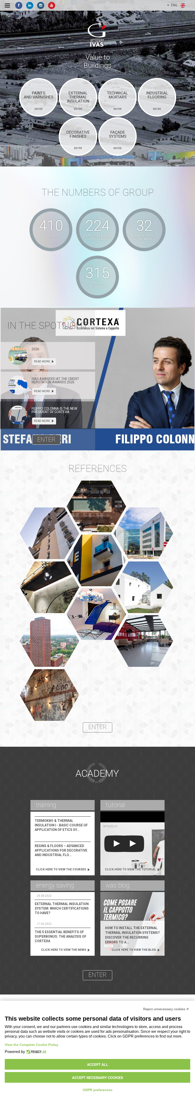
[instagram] (40, 5)
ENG (173, 5)
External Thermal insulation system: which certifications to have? (62, 908)
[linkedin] (29, 5)
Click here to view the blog (134, 949)
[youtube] (51, 5)
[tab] (47, 355)
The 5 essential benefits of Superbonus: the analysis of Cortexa (60, 936)
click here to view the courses (61, 869)
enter (46, 439)
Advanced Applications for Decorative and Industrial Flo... (61, 850)
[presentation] (17, 355)
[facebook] (18, 5)
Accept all (97, 1064)
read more (42, 361)
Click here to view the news (64, 949)
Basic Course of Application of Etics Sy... (61, 825)
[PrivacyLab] (35, 1051)
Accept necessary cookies (97, 1077)
